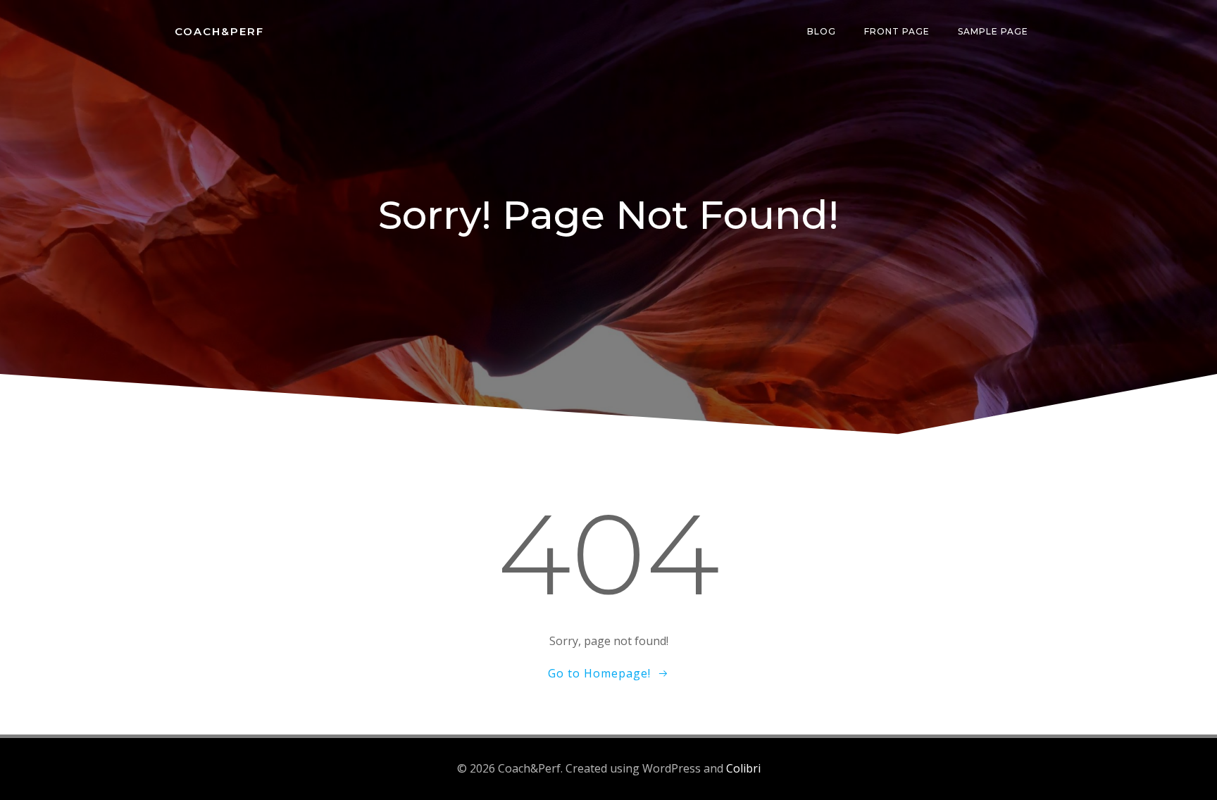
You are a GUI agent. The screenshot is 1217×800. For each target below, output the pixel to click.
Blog (821, 31)
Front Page (897, 31)
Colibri (743, 768)
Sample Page (993, 31)
